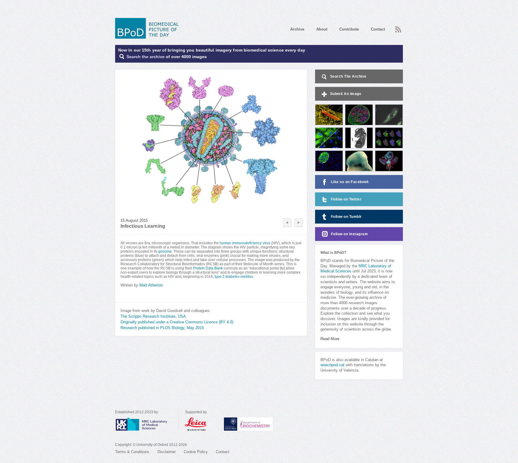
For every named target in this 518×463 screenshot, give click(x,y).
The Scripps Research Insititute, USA (153, 316)
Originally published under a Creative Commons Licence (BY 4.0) (177, 322)
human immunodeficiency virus (245, 243)
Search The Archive (348, 76)
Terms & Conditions (132, 452)
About (321, 29)
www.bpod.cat (332, 365)
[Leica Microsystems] (201, 424)
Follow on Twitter (346, 199)
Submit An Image (346, 94)
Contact (378, 29)
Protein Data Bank (208, 268)
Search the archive (146, 57)
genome (165, 251)
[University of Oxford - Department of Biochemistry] (259, 424)
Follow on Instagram (349, 234)
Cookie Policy (196, 452)
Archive (297, 29)
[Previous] (287, 222)
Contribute (349, 29)
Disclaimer (166, 452)
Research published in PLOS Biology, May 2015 (162, 328)
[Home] (149, 28)
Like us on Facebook (350, 182)
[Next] (298, 222)
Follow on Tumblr (346, 217)
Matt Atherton (151, 285)
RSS (397, 27)
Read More (329, 339)
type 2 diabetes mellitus (234, 277)
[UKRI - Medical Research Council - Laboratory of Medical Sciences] (147, 424)
